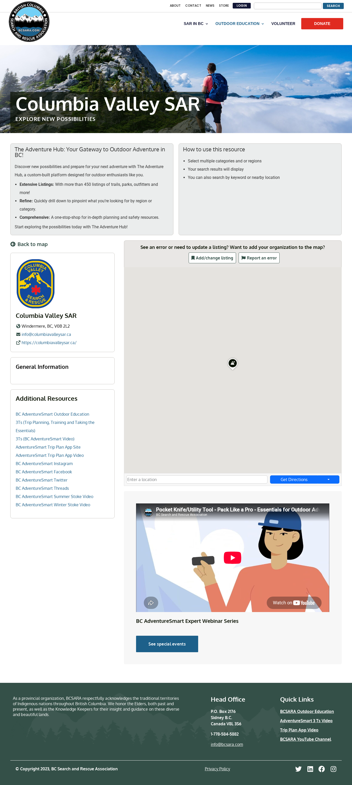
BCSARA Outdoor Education (307, 711)
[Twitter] (298, 769)
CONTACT (193, 6)
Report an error (262, 257)
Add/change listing (214, 257)
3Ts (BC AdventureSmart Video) (45, 438)
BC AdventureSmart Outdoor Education (52, 414)
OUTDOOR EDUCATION (237, 24)
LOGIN (242, 5)
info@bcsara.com (227, 744)
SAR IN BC (194, 24)
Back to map (33, 244)
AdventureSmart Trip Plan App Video (50, 455)
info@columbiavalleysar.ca (46, 334)
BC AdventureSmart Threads (42, 488)
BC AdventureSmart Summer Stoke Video (54, 496)
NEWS (210, 6)
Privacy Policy (217, 768)
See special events (167, 644)
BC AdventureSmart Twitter (42, 480)
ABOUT (175, 6)
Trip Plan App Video (299, 729)
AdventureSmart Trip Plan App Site (48, 447)
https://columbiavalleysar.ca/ (49, 342)
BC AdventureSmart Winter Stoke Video (53, 504)
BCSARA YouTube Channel (305, 739)
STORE (224, 6)
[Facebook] (322, 769)
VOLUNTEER (283, 24)
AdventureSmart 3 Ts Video (306, 720)
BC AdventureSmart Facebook (44, 471)
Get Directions (294, 479)
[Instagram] (333, 769)
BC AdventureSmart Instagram (44, 463)
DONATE (322, 23)
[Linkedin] (310, 769)
